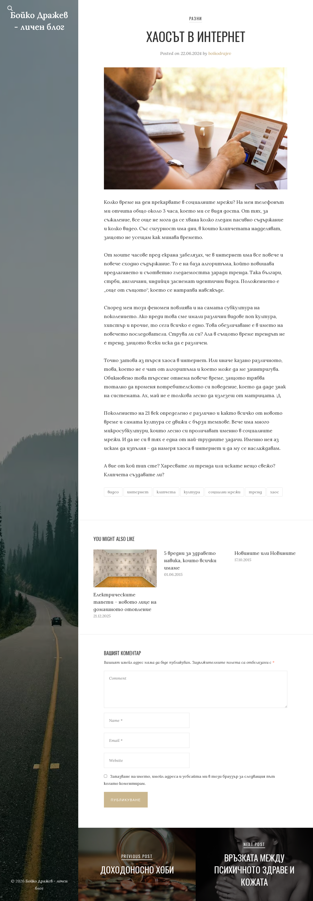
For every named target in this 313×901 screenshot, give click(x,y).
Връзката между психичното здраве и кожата (254, 869)
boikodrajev (219, 53)
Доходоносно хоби (137, 869)
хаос (274, 491)
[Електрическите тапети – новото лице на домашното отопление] (124, 568)
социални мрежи (224, 491)
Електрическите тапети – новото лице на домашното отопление (124, 601)
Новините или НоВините (265, 553)
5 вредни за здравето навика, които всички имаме (190, 560)
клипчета (166, 491)
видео (113, 491)
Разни (195, 18)
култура (192, 491)
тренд (255, 491)
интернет (137, 491)
